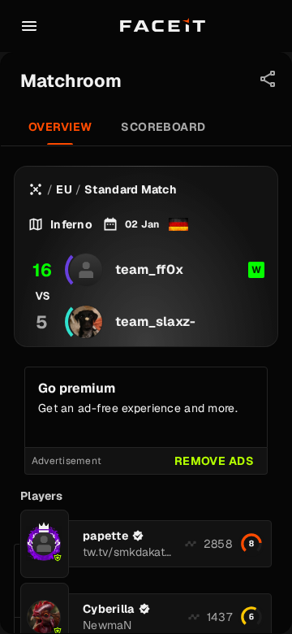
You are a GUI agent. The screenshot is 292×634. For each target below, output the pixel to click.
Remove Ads (214, 461)
